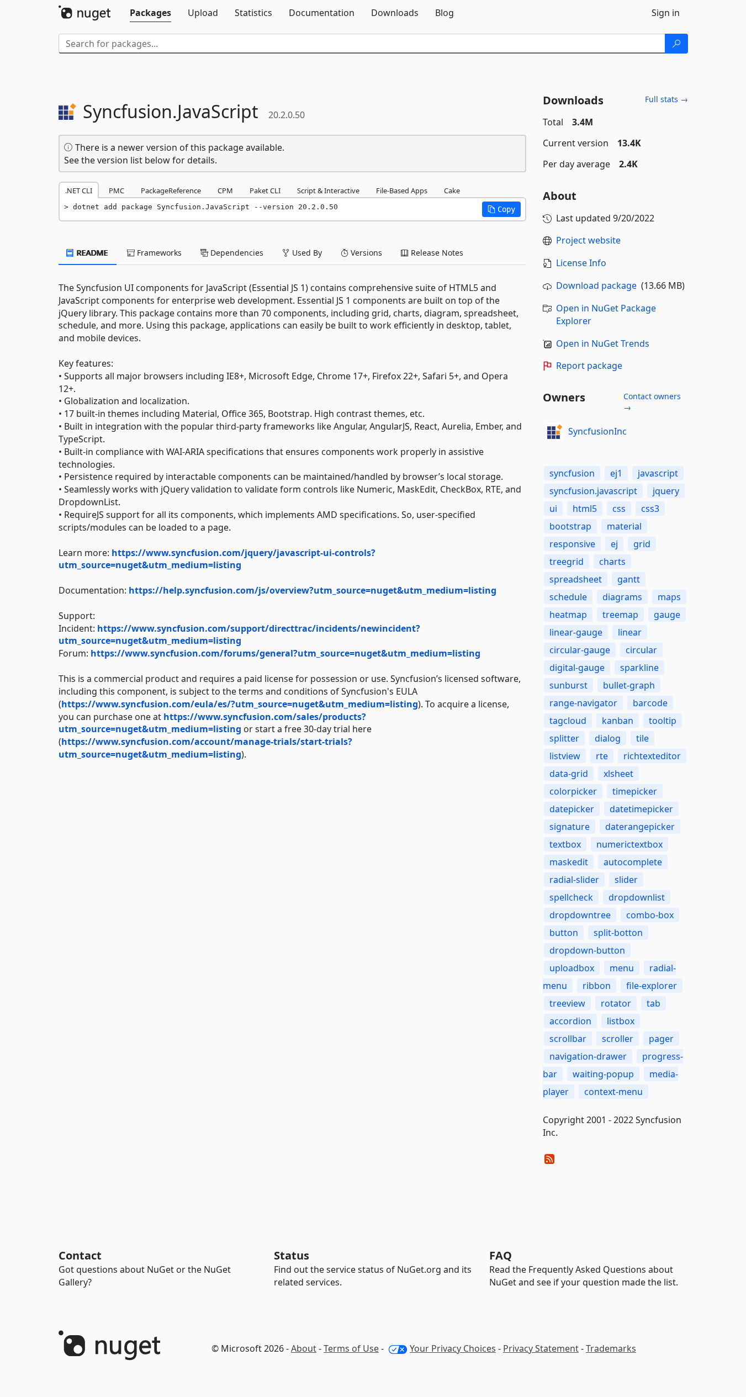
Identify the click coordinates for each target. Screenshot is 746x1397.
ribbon (597, 986)
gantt (628, 579)
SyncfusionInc (597, 431)
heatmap (568, 614)
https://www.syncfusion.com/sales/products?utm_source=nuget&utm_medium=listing (212, 723)
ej (614, 544)
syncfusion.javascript (593, 491)
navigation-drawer (588, 1056)
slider (626, 880)
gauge (667, 614)
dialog (608, 738)
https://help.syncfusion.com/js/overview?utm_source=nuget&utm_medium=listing (312, 590)
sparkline (639, 668)
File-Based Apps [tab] (401, 190)
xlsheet (618, 774)
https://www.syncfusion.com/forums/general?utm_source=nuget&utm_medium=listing (285, 653)
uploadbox (571, 968)
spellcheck (571, 897)
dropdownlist (637, 897)
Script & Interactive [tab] (328, 190)
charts (612, 561)
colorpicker (573, 791)
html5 (585, 508)
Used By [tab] (306, 252)
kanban (617, 721)
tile (642, 738)
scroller (617, 1039)
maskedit (568, 862)
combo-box (650, 915)
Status (291, 1255)
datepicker (571, 809)
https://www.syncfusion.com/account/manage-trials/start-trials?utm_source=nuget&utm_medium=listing (205, 747)
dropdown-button (587, 950)
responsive (572, 544)
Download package (596, 285)
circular (641, 650)
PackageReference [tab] (171, 190)
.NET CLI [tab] (78, 190)
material (624, 526)
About (303, 1348)
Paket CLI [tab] (265, 190)
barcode (650, 703)
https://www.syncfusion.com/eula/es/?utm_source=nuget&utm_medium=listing (239, 704)
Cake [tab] (452, 190)
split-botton (618, 933)
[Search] (676, 44)
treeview (567, 1003)
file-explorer (651, 986)
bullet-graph (629, 685)
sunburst (568, 685)
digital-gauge (577, 668)
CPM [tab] (225, 190)
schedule (568, 597)
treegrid (566, 561)
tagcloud (567, 721)
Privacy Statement (541, 1348)
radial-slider (574, 880)
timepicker (634, 791)
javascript (658, 473)
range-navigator (583, 703)
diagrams (622, 597)
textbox (565, 844)
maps (669, 597)
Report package (589, 365)
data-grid (568, 774)
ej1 (616, 473)
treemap (620, 614)
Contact (80, 1255)
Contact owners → (652, 401)
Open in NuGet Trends (602, 343)
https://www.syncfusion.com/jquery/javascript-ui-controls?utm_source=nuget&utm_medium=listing (217, 559)
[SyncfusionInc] (554, 432)
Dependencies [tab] (235, 252)
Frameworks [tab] (158, 252)
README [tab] (91, 252)
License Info (581, 263)
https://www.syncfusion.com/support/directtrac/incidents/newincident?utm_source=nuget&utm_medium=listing (239, 634)
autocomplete (633, 862)
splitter (564, 738)
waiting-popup (603, 1074)
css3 (650, 508)
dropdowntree (580, 915)
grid (641, 544)
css (619, 508)
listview (564, 756)
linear (630, 632)
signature (569, 827)
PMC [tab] (116, 190)
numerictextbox (629, 844)
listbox (620, 1021)
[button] (501, 209)
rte (602, 756)
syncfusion (572, 473)
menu (622, 968)
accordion (570, 1021)
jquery (666, 491)
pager (661, 1039)
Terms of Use (351, 1348)
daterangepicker (640, 827)
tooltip (662, 721)
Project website (588, 240)
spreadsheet (575, 579)
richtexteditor (652, 756)
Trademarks (611, 1348)
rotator (616, 1003)
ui (553, 508)
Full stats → (666, 99)
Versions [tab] (365, 252)
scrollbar (567, 1039)
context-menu (613, 1092)
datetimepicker (641, 809)
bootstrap (570, 526)
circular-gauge (579, 650)
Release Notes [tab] (436, 252)
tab (653, 1003)
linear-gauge (575, 632)
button (563, 933)
